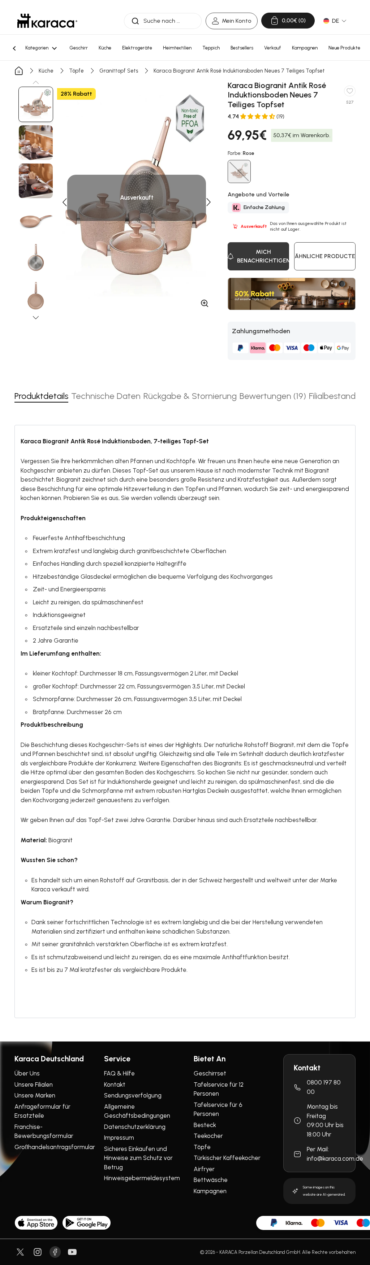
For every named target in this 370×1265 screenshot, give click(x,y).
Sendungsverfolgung (133, 1095)
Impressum (119, 1137)
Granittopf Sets (118, 71)
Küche (46, 71)
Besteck (205, 1125)
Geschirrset (210, 1073)
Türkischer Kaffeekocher (227, 1157)
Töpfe (76, 71)
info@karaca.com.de (335, 1158)
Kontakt (114, 1084)
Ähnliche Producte (325, 256)
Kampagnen (210, 1191)
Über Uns (27, 1073)
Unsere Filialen (33, 1084)
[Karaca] (47, 21)
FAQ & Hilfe (119, 1073)
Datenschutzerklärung (134, 1126)
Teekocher (208, 1135)
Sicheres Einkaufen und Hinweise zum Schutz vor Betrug (138, 1158)
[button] (36, 82)
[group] (35, 104)
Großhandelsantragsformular (54, 1147)
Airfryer (204, 1169)
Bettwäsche (211, 1179)
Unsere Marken (34, 1095)
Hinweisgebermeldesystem (142, 1178)
